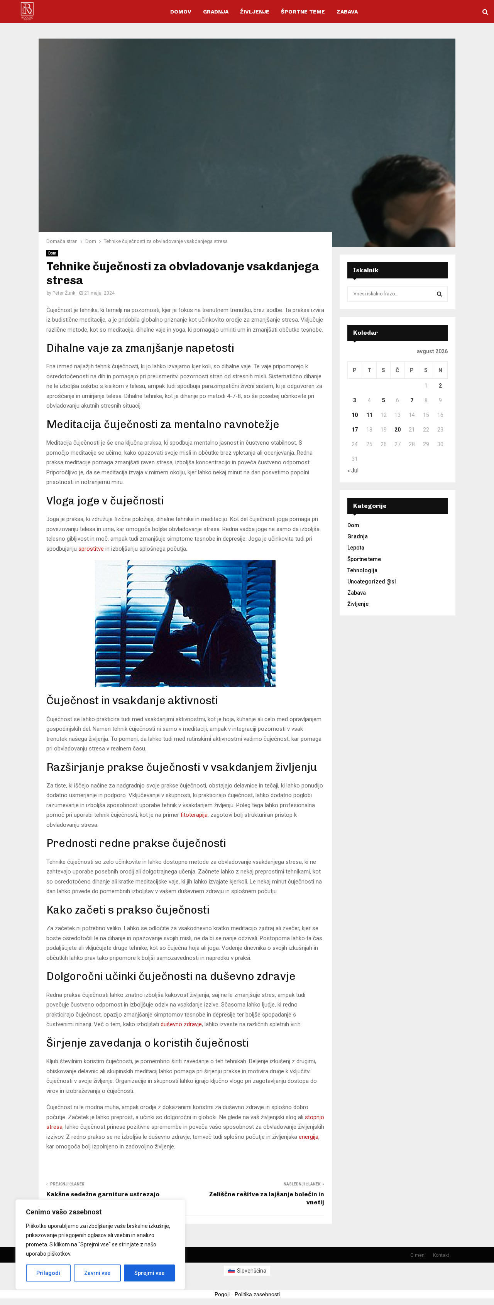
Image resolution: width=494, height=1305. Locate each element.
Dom (52, 253)
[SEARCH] (439, 294)
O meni (418, 1255)
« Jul (353, 470)
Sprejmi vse (149, 1273)
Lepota (355, 548)
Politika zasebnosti (257, 1294)
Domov (180, 11)
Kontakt (441, 1255)
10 (355, 415)
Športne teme (303, 11)
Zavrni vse (97, 1273)
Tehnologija (362, 570)
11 (369, 415)
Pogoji (222, 1294)
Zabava (347, 11)
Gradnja (215, 11)
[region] (100, 1244)
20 (397, 430)
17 (355, 430)
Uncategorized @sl (371, 581)
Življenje (254, 11)
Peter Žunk (63, 293)
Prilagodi (48, 1273)
